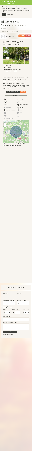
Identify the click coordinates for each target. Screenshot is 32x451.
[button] (5, 55)
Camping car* (25, 309)
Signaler (28, 35)
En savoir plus (10, 14)
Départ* (20, 293)
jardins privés (5, 31)
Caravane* (15, 309)
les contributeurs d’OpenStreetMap (10, 121)
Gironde (16, 31)
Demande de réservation (13, 91)
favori (22, 35)
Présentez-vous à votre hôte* (10, 322)
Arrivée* (6, 293)
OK (4, 14)
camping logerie (9, 36)
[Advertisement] (16, 214)
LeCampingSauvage (9, 2)
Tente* (4, 309)
